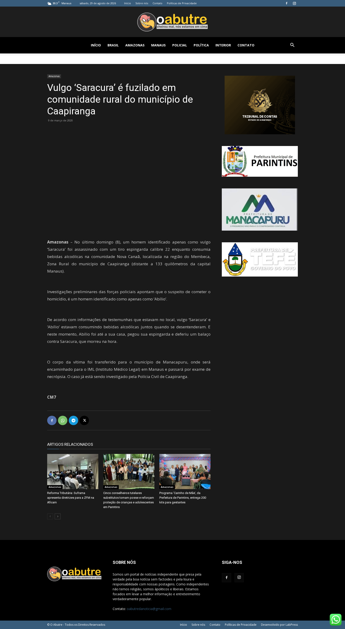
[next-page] (58, 516)
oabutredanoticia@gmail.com (149, 609)
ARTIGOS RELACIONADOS (70, 444)
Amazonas (135, 45)
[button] (292, 45)
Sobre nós (141, 3)
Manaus (158, 45)
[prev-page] (50, 516)
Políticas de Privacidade (182, 3)
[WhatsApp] (62, 420)
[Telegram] (73, 420)
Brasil (113, 45)
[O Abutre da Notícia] (172, 22)
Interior (223, 45)
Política (201, 45)
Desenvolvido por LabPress (279, 625)
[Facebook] (286, 3)
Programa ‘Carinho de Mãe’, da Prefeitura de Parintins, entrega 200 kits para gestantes (182, 497)
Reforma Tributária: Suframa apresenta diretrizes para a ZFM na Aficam (70, 497)
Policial (179, 45)
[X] (84, 420)
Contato (157, 3)
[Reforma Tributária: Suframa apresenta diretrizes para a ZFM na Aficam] (72, 471)
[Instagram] (294, 3)
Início (127, 3)
